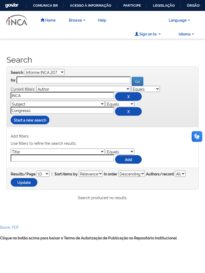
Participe (132, 5)
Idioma (185, 33)
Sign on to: (148, 33)
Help (102, 19)
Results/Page (23, 174)
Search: (17, 72)
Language (178, 19)
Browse (75, 19)
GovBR (11, 4)
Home (50, 19)
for (13, 80)
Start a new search (30, 119)
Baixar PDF (9, 227)
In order (110, 174)
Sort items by (66, 174)
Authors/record (160, 174)
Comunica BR (45, 5)
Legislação (164, 5)
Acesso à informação (90, 5)
